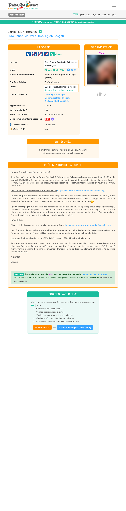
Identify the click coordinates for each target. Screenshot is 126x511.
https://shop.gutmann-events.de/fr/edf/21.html (88, 225)
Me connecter (17, 14)
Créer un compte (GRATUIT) (75, 327)
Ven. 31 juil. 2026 (56, 70)
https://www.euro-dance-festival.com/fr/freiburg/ (81, 190)
